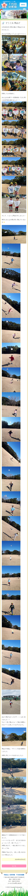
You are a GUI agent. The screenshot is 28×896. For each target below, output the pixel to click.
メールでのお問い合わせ (14, 883)
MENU (23, 4)
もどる (14, 866)
